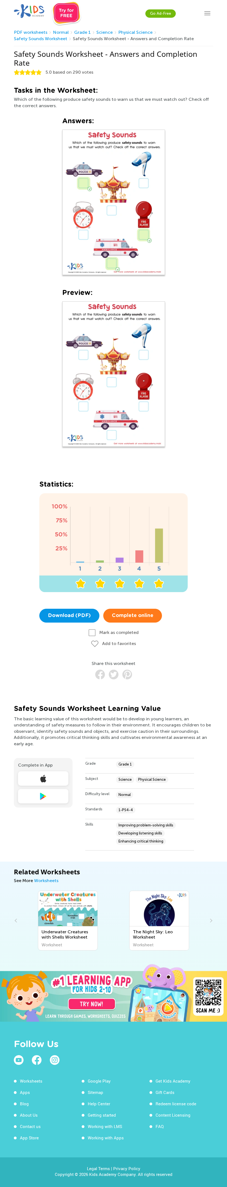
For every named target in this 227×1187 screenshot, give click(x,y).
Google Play (99, 1081)
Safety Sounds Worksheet (40, 38)
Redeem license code (176, 1103)
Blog (24, 1103)
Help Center (99, 1103)
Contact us (30, 1126)
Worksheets (46, 880)
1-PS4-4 (125, 810)
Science (104, 32)
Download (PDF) (69, 615)
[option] (67, 920)
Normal (61, 32)
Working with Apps (106, 1137)
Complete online (132, 615)
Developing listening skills (140, 833)
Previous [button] (16, 920)
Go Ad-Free (160, 13)
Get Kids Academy (173, 1081)
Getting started (102, 1115)
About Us (29, 1115)
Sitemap (95, 1092)
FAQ (160, 1126)
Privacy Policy (126, 1168)
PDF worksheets (30, 32)
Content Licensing (173, 1115)
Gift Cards (165, 1092)
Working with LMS (105, 1126)
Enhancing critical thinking (140, 841)
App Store (29, 1137)
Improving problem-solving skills (145, 825)
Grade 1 (82, 32)
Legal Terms (98, 1168)
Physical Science (135, 32)
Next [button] (210, 920)
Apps (25, 1092)
